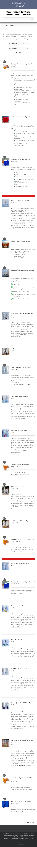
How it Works (31, 227)
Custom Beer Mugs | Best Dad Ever (20, 367)
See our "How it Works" (21, 131)
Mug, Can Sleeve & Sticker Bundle (20, 241)
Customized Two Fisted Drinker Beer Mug (22, 270)
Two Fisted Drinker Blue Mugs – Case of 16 (23, 582)
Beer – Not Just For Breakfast (19, 606)
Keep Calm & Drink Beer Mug (19, 396)
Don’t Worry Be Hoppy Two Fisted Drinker (22, 669)
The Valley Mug (15, 349)
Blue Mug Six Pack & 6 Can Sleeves (21, 801)
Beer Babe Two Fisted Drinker (19, 430)
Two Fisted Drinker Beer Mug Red (20, 117)
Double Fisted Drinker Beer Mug (20, 563)
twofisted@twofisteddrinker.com (18, 3)
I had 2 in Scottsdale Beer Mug (19, 521)
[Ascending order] (27, 43)
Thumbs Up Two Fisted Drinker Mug (21, 703)
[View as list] (20, 52)
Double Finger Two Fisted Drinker (20, 200)
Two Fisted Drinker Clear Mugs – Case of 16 (23, 539)
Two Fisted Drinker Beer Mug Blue (20, 159)
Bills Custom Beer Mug (17, 487)
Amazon (28, 384)
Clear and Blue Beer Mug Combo (20, 464)
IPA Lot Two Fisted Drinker (18, 640)
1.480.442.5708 (21, 2)
